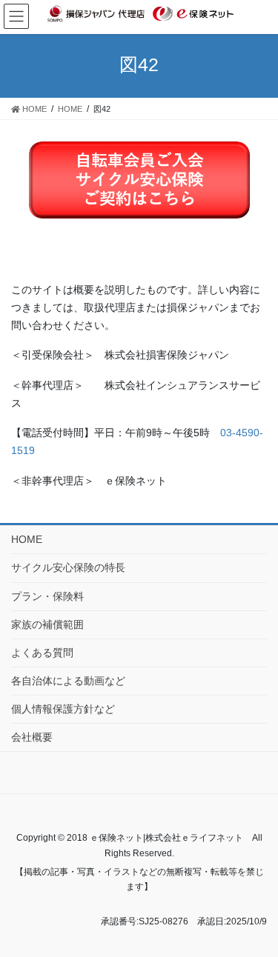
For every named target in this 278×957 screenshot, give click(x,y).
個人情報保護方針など (63, 709)
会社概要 (32, 737)
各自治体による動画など (68, 681)
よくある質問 (42, 652)
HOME (26, 539)
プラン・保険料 (47, 596)
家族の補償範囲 (47, 624)
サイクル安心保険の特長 (68, 567)
